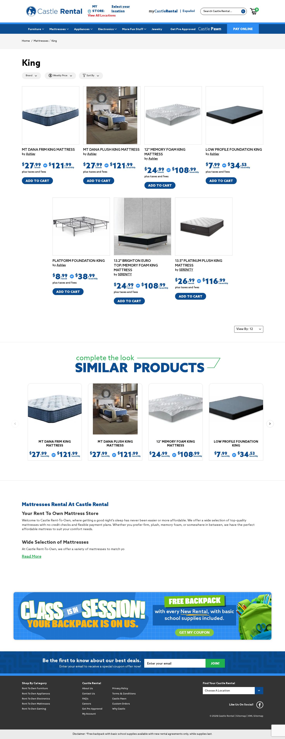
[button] (270, 423)
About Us (87, 688)
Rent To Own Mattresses (36, 703)
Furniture (34, 29)
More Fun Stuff (132, 29)
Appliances (82, 29)
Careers (86, 703)
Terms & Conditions (124, 693)
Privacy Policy (120, 688)
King (54, 41)
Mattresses (57, 29)
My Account (89, 713)
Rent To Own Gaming (34, 708)
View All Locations (102, 15)
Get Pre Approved (182, 29)
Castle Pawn (119, 698)
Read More (31, 556)
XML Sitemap (255, 715)
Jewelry (157, 29)
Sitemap (241, 715)
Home (26, 41)
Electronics (106, 29)
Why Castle (118, 708)
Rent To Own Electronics (36, 698)
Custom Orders (121, 703)
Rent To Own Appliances (36, 693)
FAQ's (85, 698)
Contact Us (88, 693)
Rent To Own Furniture (35, 688)
